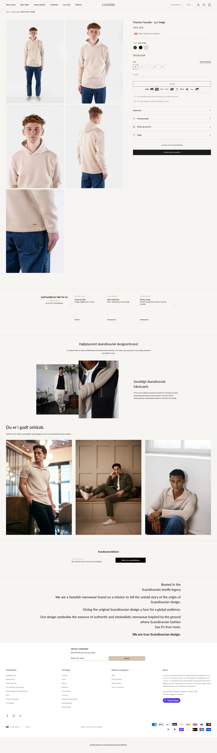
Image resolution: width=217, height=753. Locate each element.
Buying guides (67, 703)
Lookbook (54, 5)
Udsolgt (172, 84)
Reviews (65, 687)
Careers (65, 675)
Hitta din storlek (139, 55)
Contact (65, 695)
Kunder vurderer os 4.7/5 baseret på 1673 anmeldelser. (108, 745)
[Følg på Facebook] (7, 715)
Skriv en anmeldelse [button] (131, 560)
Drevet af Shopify (96, 727)
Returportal (10, 679)
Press (64, 679)
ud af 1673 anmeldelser (54, 303)
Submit (127, 658)
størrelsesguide (205, 62)
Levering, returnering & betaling (172, 145)
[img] (54, 300)
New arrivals (11, 5)
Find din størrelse (12, 699)
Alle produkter (39, 5)
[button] (71, 305)
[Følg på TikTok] (20, 715)
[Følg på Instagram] (14, 715)
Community (66, 691)
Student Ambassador (69, 699)
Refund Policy (117, 683)
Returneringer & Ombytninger (17, 691)
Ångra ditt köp (11, 683)
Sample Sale (66, 707)
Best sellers (25, 5)
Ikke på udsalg (15, 12)
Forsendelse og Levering (15, 687)
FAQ (7, 695)
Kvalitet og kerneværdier (172, 152)
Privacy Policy (117, 679)
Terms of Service (118, 687)
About (64, 683)
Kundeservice (11, 675)
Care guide (10, 703)
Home (8, 12)
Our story (66, 5)
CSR (113, 675)
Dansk (189, 5)
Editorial (78, 5)
